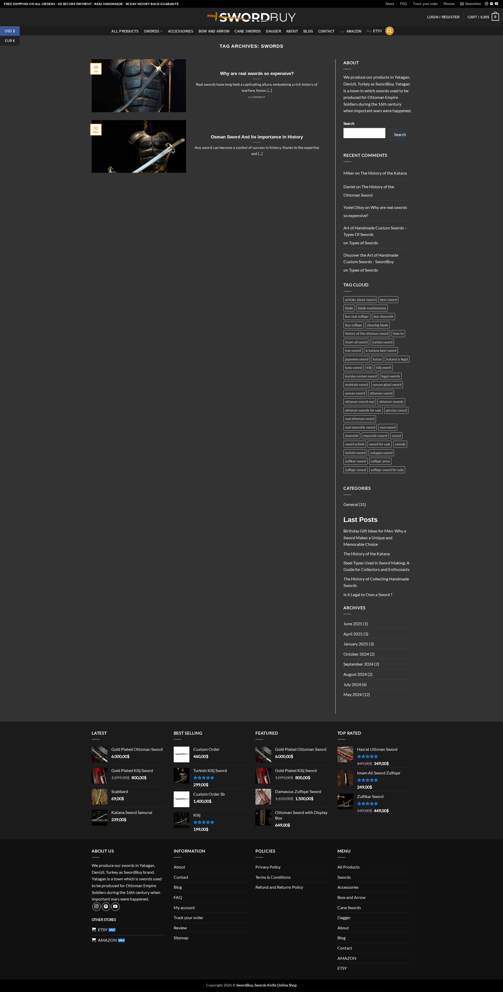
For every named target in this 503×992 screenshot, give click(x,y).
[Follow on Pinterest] (491, 4)
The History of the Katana (383, 172)
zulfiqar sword (355, 470)
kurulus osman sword (361, 376)
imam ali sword (356, 342)
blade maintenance (372, 308)
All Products (125, 31)
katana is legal (397, 359)
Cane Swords (247, 31)
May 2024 (352, 694)
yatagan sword (381, 453)
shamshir (352, 436)
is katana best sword (380, 350)
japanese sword (356, 359)
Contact (326, 31)
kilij (369, 367)
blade (349, 308)
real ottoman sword (359, 419)
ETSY (377, 31)
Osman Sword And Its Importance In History (257, 136)
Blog (308, 31)
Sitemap (181, 937)
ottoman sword (381, 393)
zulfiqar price (380, 461)
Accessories (181, 31)
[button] (470, 4)
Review (449, 4)
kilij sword (383, 367)
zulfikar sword (355, 461)
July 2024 (352, 684)
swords (400, 444)
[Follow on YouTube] (496, 4)
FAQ (403, 4)
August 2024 (355, 674)
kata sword (353, 367)
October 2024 (356, 653)
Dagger (273, 31)
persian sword (396, 410)
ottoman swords (391, 402)
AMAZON (354, 31)
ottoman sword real (359, 402)
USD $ (12, 30)
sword (396, 436)
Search (348, 123)
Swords (152, 31)
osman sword (355, 393)
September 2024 (358, 663)
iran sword (353, 350)
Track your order (425, 4)
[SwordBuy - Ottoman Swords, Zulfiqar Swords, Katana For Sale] (251, 17)
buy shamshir (383, 316)
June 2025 (352, 623)
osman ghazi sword (387, 384)
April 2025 (353, 633)
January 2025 (355, 643)
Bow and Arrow (214, 31)
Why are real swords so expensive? (257, 73)
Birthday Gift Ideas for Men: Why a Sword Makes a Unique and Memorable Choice (374, 537)
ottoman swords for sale (363, 410)
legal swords (390, 376)
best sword (388, 300)
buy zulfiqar (353, 325)
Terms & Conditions (273, 877)
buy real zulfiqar (357, 316)
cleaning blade (377, 325)
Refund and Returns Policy (279, 887)
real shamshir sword (360, 427)
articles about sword (360, 300)
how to (398, 333)
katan (377, 359)
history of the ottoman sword (367, 333)
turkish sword (355, 453)
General (350, 504)
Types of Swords (363, 242)
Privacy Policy (268, 866)
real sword (388, 427)
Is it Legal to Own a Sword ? (367, 594)
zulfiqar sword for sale (387, 470)
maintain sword (356, 384)
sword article (354, 444)
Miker (348, 172)
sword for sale (379, 444)
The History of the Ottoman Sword (368, 190)
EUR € (12, 40)
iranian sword (382, 342)
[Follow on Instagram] (486, 4)
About (389, 4)
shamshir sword (375, 436)
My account (184, 907)
